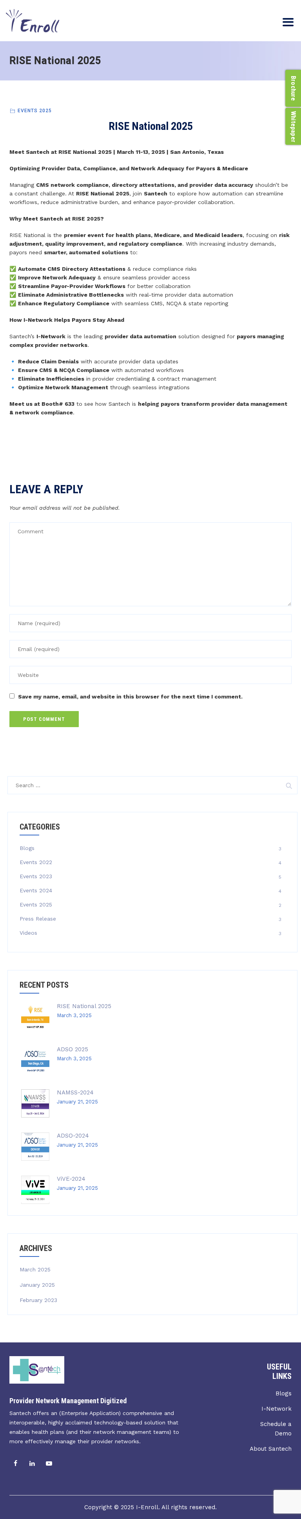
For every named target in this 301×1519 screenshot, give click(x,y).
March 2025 (35, 1269)
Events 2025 (35, 110)
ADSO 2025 (72, 1049)
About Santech (271, 1448)
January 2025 (37, 1285)
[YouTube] (49, 1464)
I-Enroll (147, 1507)
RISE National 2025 (84, 1006)
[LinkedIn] (32, 1464)
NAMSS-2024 (75, 1092)
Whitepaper (293, 126)
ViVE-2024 (71, 1178)
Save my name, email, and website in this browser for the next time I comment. (130, 696)
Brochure (293, 88)
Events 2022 (36, 862)
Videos (28, 933)
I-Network (276, 1408)
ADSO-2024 (73, 1135)
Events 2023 (36, 876)
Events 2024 (36, 890)
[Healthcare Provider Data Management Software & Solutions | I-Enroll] (32, 20)
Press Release (38, 918)
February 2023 (38, 1300)
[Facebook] (15, 1464)
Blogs (27, 848)
